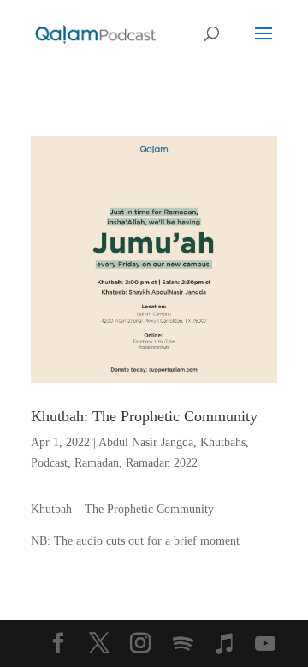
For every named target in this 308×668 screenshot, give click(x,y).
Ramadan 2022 (162, 462)
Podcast (49, 462)
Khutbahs (223, 442)
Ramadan (96, 462)
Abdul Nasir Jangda (145, 442)
